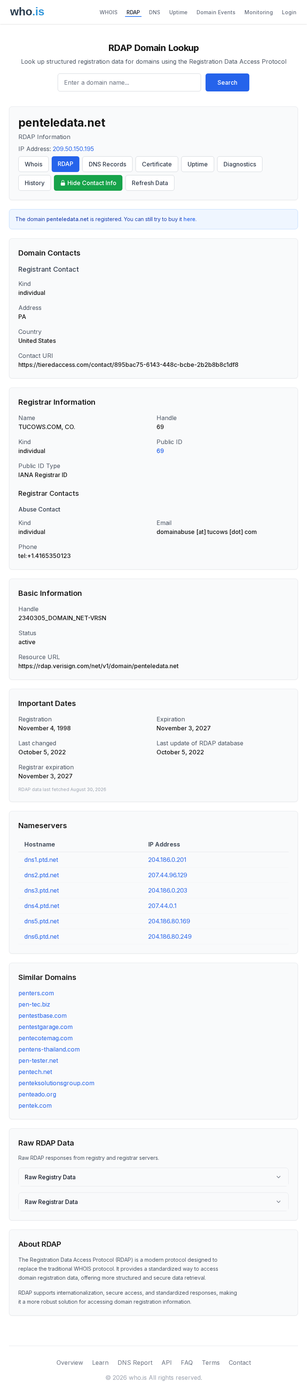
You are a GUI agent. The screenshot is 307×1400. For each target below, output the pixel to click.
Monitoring (258, 12)
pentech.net (35, 1071)
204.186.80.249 (170, 936)
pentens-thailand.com (49, 1049)
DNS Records (107, 164)
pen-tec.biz (34, 1004)
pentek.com (35, 1105)
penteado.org (37, 1094)
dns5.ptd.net (41, 921)
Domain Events (216, 12)
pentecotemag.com (45, 1038)
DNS (154, 12)
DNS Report (135, 1362)
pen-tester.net (38, 1060)
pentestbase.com (42, 1015)
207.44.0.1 (162, 905)
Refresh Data (150, 183)
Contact (240, 1362)
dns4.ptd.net (41, 905)
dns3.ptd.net (41, 890)
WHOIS (109, 12)
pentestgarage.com (45, 1027)
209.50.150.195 (73, 149)
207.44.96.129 (167, 875)
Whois (33, 164)
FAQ (187, 1362)
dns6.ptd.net (41, 936)
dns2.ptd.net (41, 875)
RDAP (133, 12)
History (35, 183)
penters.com (36, 993)
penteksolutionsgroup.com (56, 1083)
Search (227, 82)
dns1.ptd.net (41, 859)
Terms (211, 1362)
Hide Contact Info (91, 183)
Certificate (157, 164)
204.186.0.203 (167, 890)
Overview (70, 1362)
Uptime (178, 12)
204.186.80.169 (169, 921)
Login (289, 12)
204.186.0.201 (167, 859)
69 (160, 451)
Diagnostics (240, 164)
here (189, 219)
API (166, 1362)
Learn (100, 1362)
